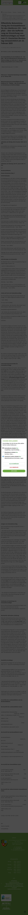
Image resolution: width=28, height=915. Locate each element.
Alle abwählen (14, 467)
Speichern (14, 471)
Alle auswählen (14, 463)
